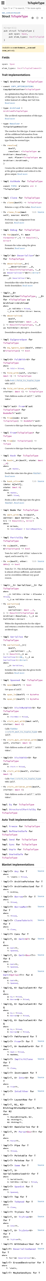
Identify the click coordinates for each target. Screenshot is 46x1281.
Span (24, 34)
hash (9, 460)
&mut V (7, 376)
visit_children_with (19, 786)
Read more (36, 207)
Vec (31, 37)
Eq (10, 804)
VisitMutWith (22, 707)
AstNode (15, 181)
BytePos (34, 694)
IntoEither (21, 1091)
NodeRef (8, 413)
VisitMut (14, 717)
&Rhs (5, 564)
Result (30, 237)
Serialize (16, 636)
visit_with (13, 771)
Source (41, 212)
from (9, 418)
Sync (12, 844)
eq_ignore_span (16, 347)
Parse (22, 1131)
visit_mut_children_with (22, 740)
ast (19, 13)
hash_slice (13, 481)
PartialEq (16, 537)
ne (8, 561)
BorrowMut (20, 906)
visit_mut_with (16, 721)
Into (21, 1077)
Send (12, 839)
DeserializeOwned (24, 1248)
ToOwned (19, 1201)
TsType (7, 436)
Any (16, 871)
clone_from (13, 212)
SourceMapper (16, 529)
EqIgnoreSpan (18, 339)
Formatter (9, 237)
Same (17, 1165)
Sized (27, 308)
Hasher (16, 469)
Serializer (9, 657)
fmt (9, 234)
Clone (13, 197)
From (21, 406)
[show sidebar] (3, 3)
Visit (12, 767)
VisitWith (20, 757)
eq (8, 545)
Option (14, 974)
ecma (13, 13)
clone (10, 202)
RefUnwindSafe (18, 831)
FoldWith (20, 359)
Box (28, 955)
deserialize (14, 263)
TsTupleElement (31, 68)
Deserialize (25, 255)
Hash (13, 455)
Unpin (12, 849)
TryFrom (23, 1216)
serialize (13, 645)
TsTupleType (36, 3)
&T (27, 939)
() (36, 237)
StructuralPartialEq (22, 809)
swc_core (6, 13)
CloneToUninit (23, 920)
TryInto (23, 1230)
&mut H (16, 487)
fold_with (13, 373)
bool (27, 350)
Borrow (18, 896)
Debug (13, 229)
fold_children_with (18, 388)
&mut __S (29, 610)
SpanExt (19, 1186)
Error (6, 240)
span (9, 685)
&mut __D (31, 321)
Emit (21, 939)
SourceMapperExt (33, 529)
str (32, 186)
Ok (21, 657)
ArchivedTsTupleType (15, 111)
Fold (12, 368)
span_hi (11, 699)
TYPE (13, 186)
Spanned (15, 680)
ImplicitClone (23, 1059)
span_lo (11, 694)
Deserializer (14, 272)
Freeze (13, 826)
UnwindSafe (16, 854)
